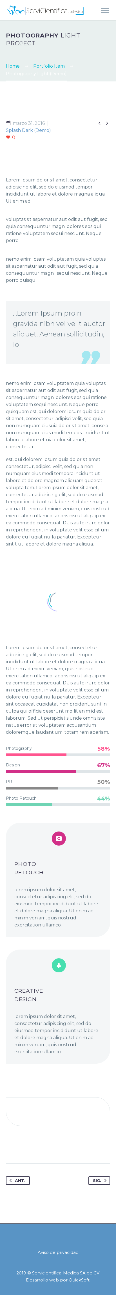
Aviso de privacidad (58, 1252)
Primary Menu (105, 10)
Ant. (20, 1180)
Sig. (97, 1180)
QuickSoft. (79, 1280)
